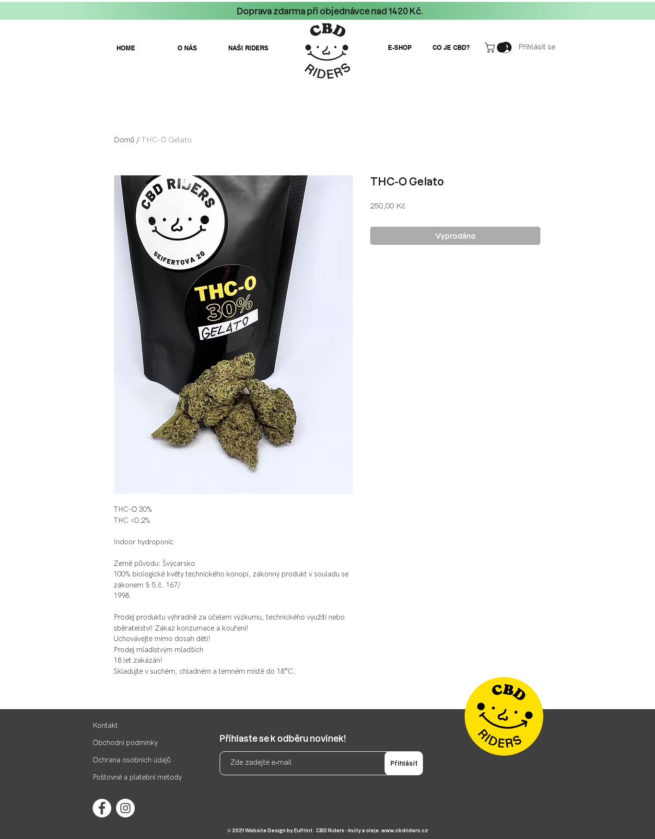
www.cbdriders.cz (404, 830)
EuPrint (303, 830)
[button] (497, 48)
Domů (124, 140)
